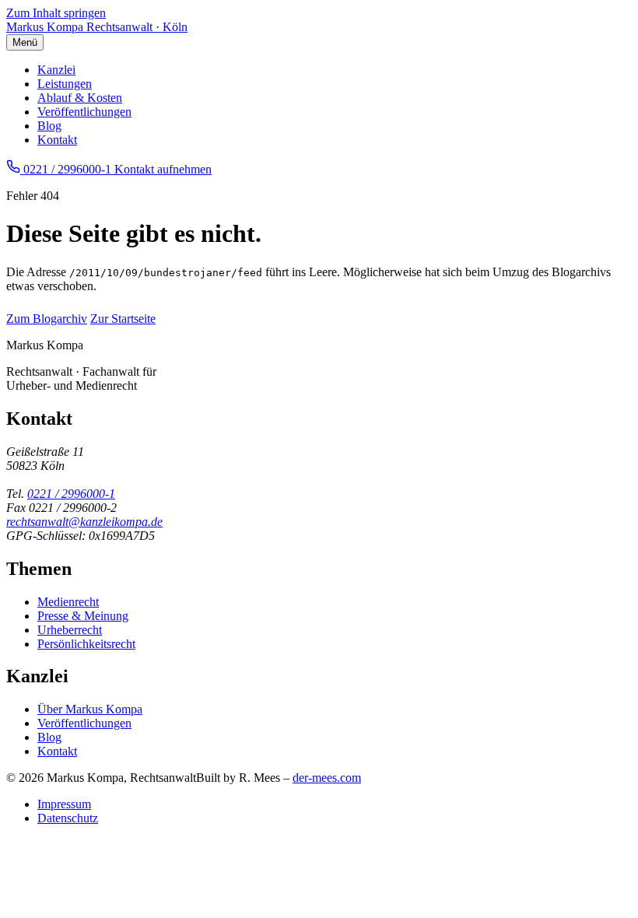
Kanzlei (56, 69)
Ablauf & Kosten (79, 97)
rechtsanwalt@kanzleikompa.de (84, 521)
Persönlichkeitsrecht (86, 643)
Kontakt (57, 139)
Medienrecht (68, 601)
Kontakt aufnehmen (163, 169)
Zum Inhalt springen (56, 12)
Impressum (64, 804)
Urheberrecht (69, 629)
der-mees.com (327, 777)
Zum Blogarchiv (46, 318)
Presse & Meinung (82, 615)
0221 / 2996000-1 (71, 493)
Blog (49, 125)
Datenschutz (67, 818)
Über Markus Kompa (89, 709)
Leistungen (64, 83)
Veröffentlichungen (84, 111)
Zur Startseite (123, 318)
